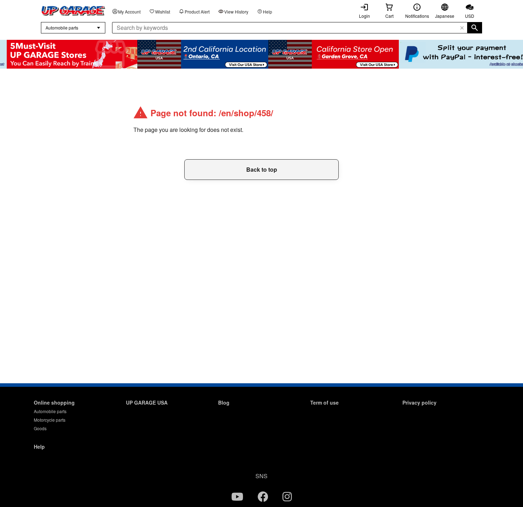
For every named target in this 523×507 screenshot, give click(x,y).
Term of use (324, 402)
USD (469, 16)
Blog (223, 402)
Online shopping (54, 402)
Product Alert (197, 12)
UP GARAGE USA (147, 402)
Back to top (261, 169)
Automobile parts (50, 411)
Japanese (444, 16)
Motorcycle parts (49, 420)
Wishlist (162, 12)
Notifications (417, 16)
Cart (389, 16)
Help (267, 12)
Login (364, 16)
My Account (129, 12)
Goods (40, 428)
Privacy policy (419, 402)
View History (236, 12)
